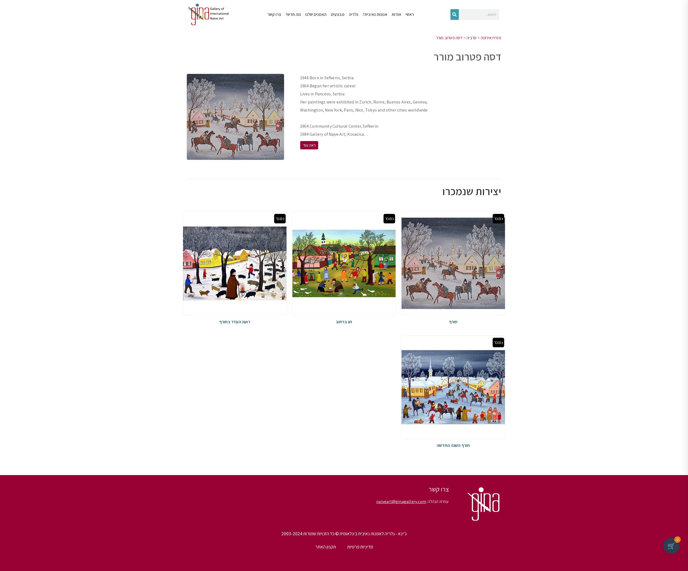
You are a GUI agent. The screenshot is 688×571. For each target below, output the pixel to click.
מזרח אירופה (491, 38)
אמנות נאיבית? (375, 14)
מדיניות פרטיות (360, 547)
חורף (453, 322)
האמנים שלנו (316, 14)
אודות (396, 14)
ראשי (410, 14)
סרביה (471, 38)
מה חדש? (293, 14)
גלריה (353, 14)
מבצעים (338, 14)
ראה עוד (309, 145)
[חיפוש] (454, 14)
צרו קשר (274, 14)
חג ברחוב (344, 322)
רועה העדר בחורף (234, 322)
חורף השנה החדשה (453, 445)
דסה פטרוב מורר (449, 38)
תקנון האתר (325, 547)
